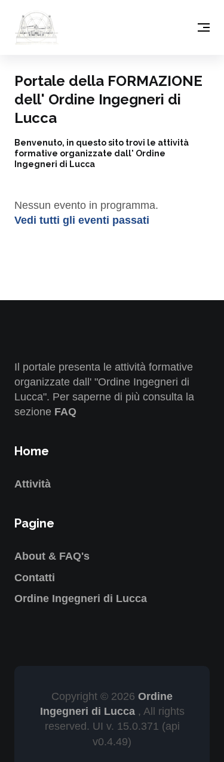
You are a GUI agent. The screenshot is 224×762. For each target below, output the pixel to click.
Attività (32, 484)
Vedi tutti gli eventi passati (81, 220)
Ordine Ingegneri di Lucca (80, 598)
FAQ (65, 412)
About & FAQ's (52, 556)
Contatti (34, 578)
